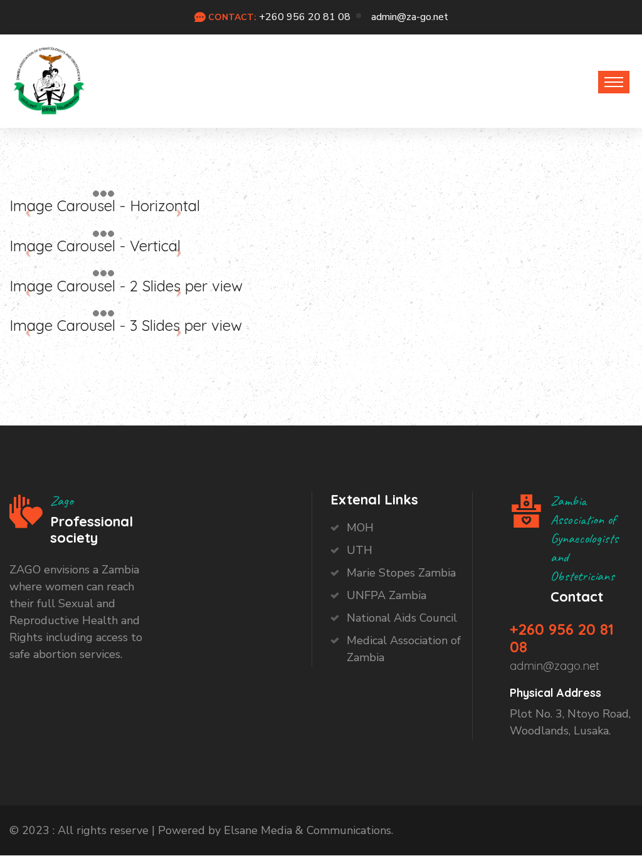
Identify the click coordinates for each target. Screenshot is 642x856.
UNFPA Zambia (386, 595)
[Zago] (48, 78)
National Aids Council (402, 617)
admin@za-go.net (409, 17)
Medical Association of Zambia (404, 649)
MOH (360, 527)
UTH (359, 550)
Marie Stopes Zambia (401, 572)
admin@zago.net (554, 666)
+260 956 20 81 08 (304, 17)
